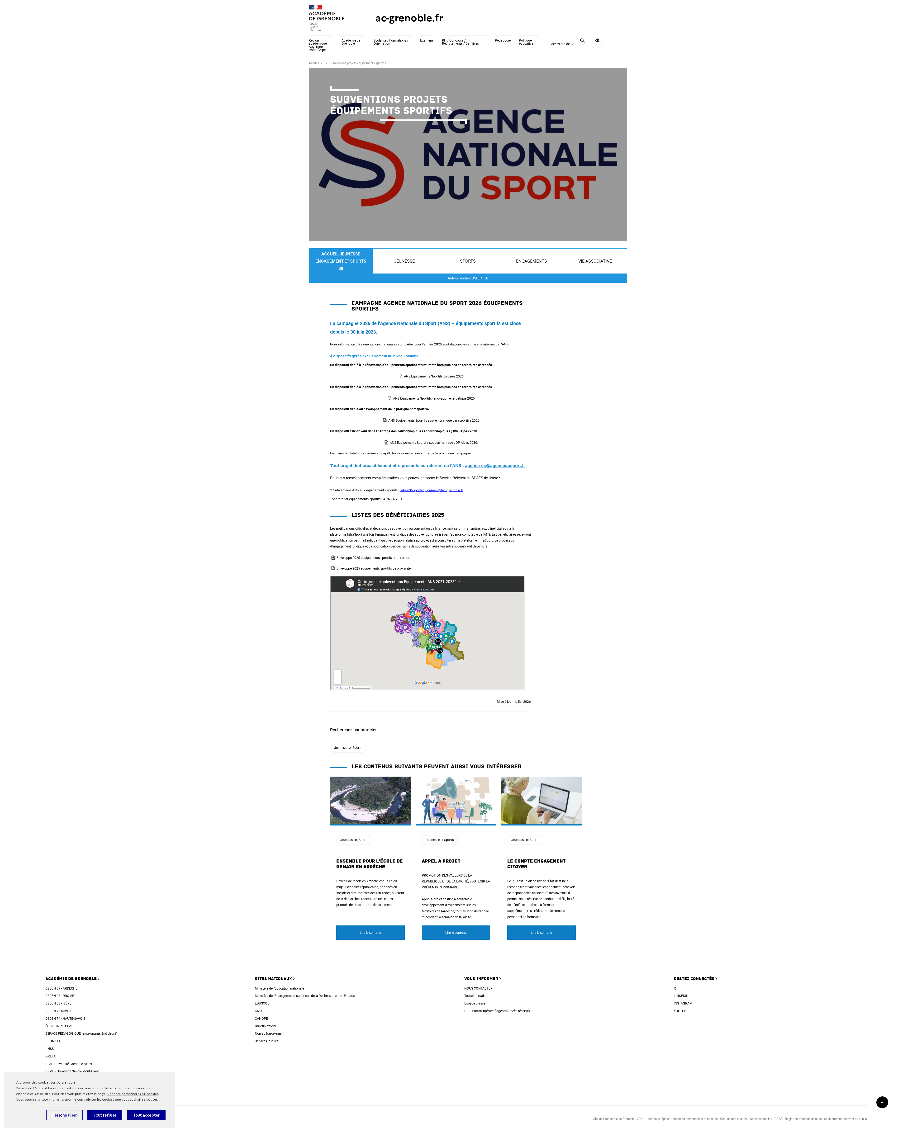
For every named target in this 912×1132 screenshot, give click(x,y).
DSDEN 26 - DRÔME (59, 995)
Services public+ (761, 1119)
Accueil (314, 63)
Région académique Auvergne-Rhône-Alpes (318, 45)
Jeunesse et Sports (348, 747)
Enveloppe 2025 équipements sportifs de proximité (374, 568)
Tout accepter (146, 1115)
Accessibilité (598, 41)
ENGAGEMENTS (531, 261)
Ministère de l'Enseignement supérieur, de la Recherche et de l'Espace (305, 995)
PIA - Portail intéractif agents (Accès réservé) (497, 1011)
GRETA (50, 1056)
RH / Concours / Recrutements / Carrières (460, 42)
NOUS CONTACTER (478, 988)
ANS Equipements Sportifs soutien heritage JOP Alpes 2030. (434, 442)
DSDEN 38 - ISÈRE (58, 1003)
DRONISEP (53, 1041)
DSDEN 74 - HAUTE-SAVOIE (65, 1018)
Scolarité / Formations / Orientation (391, 42)
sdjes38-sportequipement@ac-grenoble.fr (431, 490)
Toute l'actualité (475, 995)
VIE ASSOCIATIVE (595, 261)
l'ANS (504, 344)
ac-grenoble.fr (409, 17)
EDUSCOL (262, 1003)
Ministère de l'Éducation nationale (279, 988)
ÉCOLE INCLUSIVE (59, 1026)
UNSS (49, 1048)
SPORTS (468, 261)
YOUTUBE (681, 1011)
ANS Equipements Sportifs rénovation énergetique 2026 (434, 398)
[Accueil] (332, 18)
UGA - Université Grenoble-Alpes (68, 1063)
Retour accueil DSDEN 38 (468, 278)
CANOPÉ (261, 1018)
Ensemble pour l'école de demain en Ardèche (369, 864)
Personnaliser (64, 1115)
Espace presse (474, 1003)
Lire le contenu (370, 932)
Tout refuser (104, 1115)
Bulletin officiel (265, 1026)
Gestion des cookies (734, 1119)
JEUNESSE (404, 261)
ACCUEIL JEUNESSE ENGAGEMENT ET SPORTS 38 (340, 261)
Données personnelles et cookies (132, 1093)
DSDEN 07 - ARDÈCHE (61, 988)
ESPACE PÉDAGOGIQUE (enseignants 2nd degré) (81, 1033)
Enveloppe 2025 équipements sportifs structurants (374, 557)
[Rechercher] (582, 44)
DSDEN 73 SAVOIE (58, 1011)
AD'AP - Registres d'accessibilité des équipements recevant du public (820, 1119)
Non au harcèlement (270, 1033)
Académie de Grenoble (351, 42)
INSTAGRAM (683, 1003)
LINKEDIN (681, 995)
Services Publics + (268, 1041)
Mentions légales (658, 1119)
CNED (259, 1011)
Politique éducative (526, 42)
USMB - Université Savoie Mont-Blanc (72, 1071)
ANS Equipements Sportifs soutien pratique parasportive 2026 (434, 420)
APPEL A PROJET (441, 861)
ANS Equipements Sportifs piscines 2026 (434, 376)
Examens (427, 40)
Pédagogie (503, 40)
